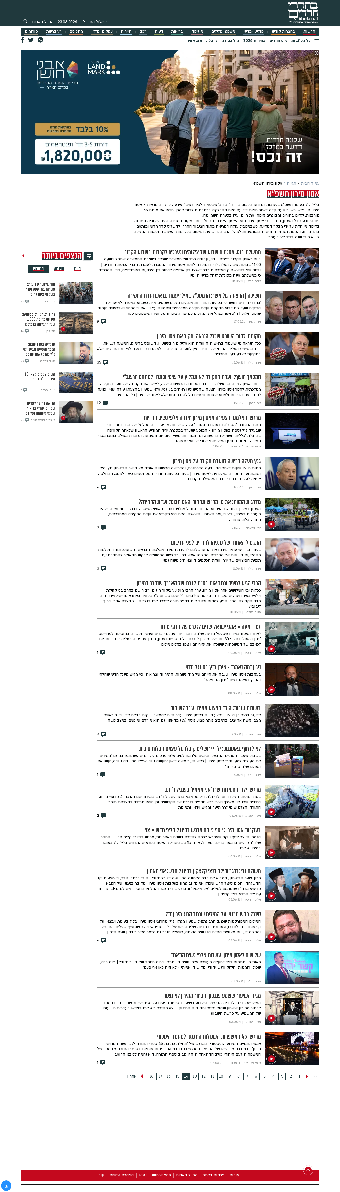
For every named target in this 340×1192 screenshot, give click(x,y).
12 (204, 1076)
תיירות (126, 31)
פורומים (31, 31)
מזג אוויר (194, 40)
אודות (234, 1175)
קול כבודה (230, 40)
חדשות (309, 31)
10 (221, 1076)
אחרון (131, 1076)
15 (177, 1076)
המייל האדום (43, 22)
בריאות (177, 31)
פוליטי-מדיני (254, 31)
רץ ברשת (53, 31)
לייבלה (212, 40)
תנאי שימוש (161, 1175)
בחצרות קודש (283, 31)
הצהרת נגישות (121, 1175)
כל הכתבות (300, 40)
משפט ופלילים (223, 31)
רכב (143, 31)
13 (195, 1076)
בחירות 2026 (254, 40)
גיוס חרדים (278, 40)
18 (151, 1076)
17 (160, 1076)
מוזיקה (197, 31)
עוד (101, 1175)
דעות (159, 31)
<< (316, 1076)
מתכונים (76, 31)
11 (212, 1076)
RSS (143, 1175)
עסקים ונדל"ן (102, 31)
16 (169, 1076)
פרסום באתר (213, 1175)
